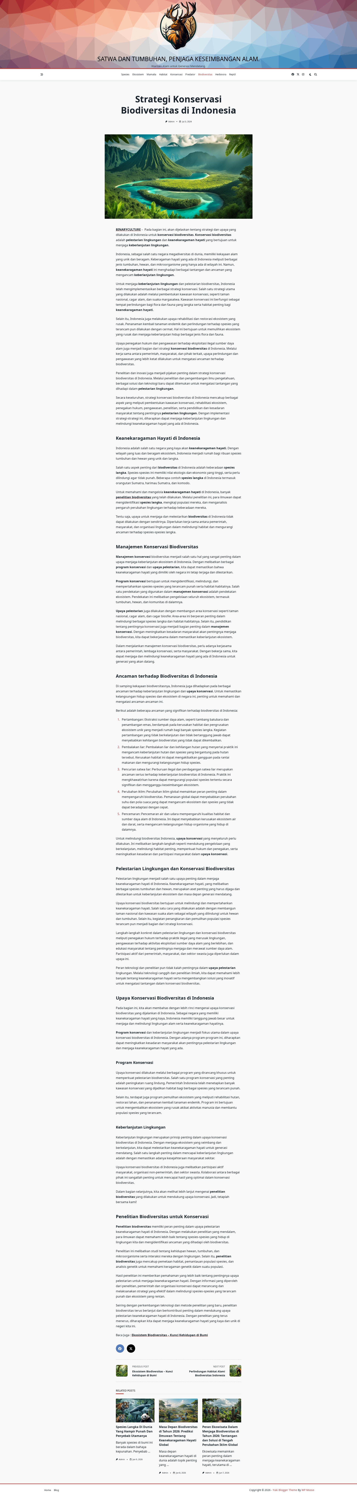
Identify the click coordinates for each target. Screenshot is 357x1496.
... (149, 1451)
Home (47, 1490)
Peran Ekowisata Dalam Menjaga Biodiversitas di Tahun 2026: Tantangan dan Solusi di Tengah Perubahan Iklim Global (220, 1436)
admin (171, 121)
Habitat (163, 74)
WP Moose (308, 1490)
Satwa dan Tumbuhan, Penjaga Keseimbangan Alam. (178, 59)
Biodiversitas (205, 74)
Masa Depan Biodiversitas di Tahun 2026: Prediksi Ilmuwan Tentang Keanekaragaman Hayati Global (178, 1436)
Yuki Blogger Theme (285, 1490)
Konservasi (176, 74)
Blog (56, 1490)
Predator (190, 74)
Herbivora (220, 74)
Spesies (125, 74)
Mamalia (151, 74)
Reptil (232, 74)
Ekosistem (138, 74)
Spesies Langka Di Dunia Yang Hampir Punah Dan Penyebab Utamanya (134, 1431)
